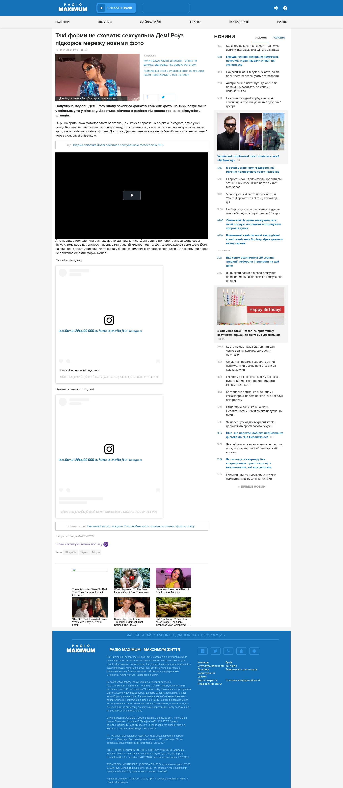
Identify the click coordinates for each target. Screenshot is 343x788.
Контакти (231, 666)
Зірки (84, 552)
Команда (203, 662)
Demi (99, 377)
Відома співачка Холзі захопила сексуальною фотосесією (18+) (118, 145)
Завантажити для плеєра (241, 669)
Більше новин (253, 486)
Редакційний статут (210, 683)
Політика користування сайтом (207, 673)
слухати (119, 8)
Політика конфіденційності (242, 680)
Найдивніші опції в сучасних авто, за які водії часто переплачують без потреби (174, 73)
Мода (96, 552)
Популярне (239, 22)
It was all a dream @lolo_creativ (80, 370)
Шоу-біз (105, 22)
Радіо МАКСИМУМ (81, 536)
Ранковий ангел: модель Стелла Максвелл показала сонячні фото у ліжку (141, 526)
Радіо (282, 22)
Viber (105, 544)
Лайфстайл (150, 22)
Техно (195, 22)
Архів (228, 662)
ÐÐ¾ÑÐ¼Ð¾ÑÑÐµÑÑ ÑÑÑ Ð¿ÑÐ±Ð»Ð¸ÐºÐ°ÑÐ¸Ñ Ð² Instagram (100, 330)
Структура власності (211, 666)
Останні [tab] (261, 37)
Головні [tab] (279, 37)
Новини (62, 22)
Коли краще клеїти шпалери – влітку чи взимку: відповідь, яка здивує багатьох (170, 62)
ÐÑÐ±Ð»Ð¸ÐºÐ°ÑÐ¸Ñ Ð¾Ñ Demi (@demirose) (90, 511)
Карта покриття (207, 680)
